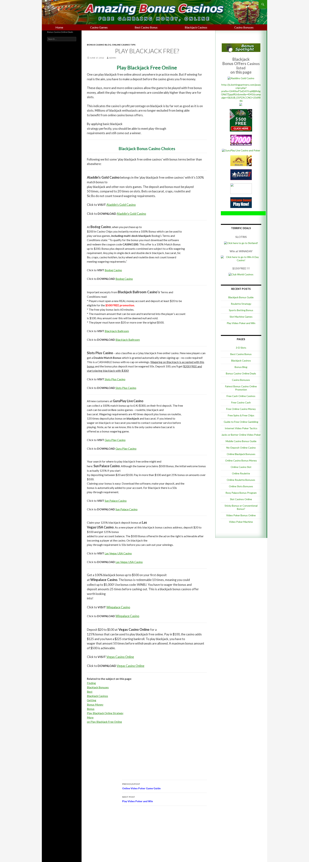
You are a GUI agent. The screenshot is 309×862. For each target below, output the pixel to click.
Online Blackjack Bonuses (241, 454)
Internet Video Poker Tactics (241, 428)
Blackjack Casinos (196, 27)
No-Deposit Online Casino (241, 447)
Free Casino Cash (241, 402)
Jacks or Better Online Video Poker (241, 434)
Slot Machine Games (241, 316)
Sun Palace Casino (116, 500)
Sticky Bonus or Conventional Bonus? (241, 507)
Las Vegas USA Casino (118, 553)
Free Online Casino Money (241, 408)
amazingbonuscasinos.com (106, 8)
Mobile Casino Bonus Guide (241, 441)
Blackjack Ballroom (117, 331)
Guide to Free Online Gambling (241, 421)
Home (59, 27)
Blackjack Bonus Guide (241, 297)
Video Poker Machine (241, 521)
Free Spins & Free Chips (241, 415)
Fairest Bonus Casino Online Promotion (241, 388)
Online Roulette (241, 473)
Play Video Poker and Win (137, 799)
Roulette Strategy (241, 303)
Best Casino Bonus (146, 27)
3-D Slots (241, 347)
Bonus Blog (241, 366)
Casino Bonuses (244, 27)
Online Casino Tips (123, 44)
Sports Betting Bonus (241, 310)
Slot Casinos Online (241, 499)
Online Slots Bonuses (241, 486)
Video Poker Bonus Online (241, 515)
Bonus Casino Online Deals (241, 373)
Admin (112, 57)
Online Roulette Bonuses (241, 479)
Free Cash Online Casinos (241, 396)
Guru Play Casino (115, 440)
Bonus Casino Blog (99, 44)
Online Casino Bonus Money (241, 460)
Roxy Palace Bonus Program (241, 492)
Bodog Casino (113, 270)
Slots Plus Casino (115, 379)
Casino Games (99, 27)
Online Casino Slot (241, 466)
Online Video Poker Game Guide (141, 786)
